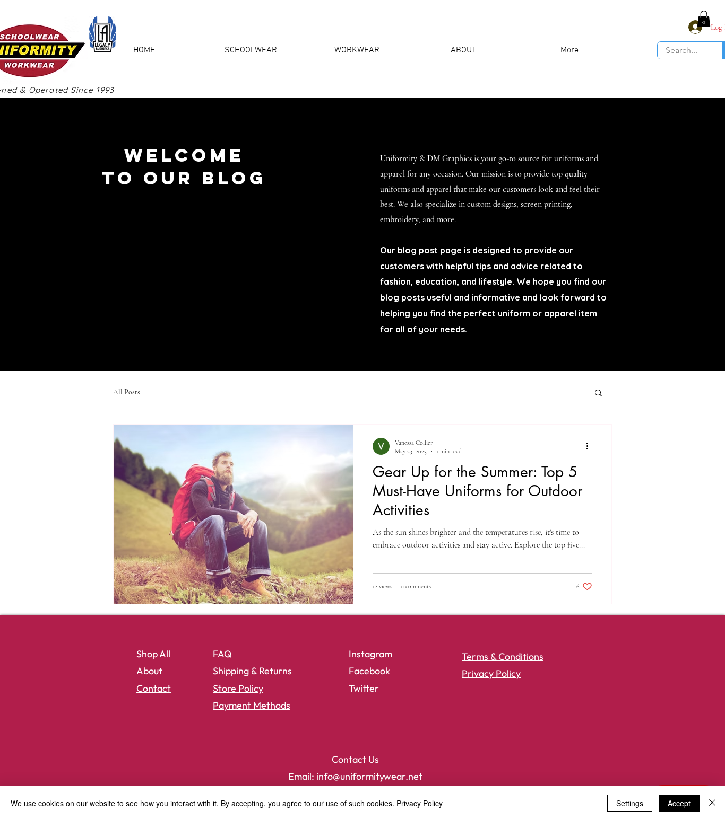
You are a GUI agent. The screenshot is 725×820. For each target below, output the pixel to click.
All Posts (126, 391)
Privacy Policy (419, 803)
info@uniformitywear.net (369, 776)
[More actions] (590, 446)
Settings (629, 803)
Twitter (364, 688)
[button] (704, 19)
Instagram (370, 654)
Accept (679, 803)
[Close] (712, 803)
